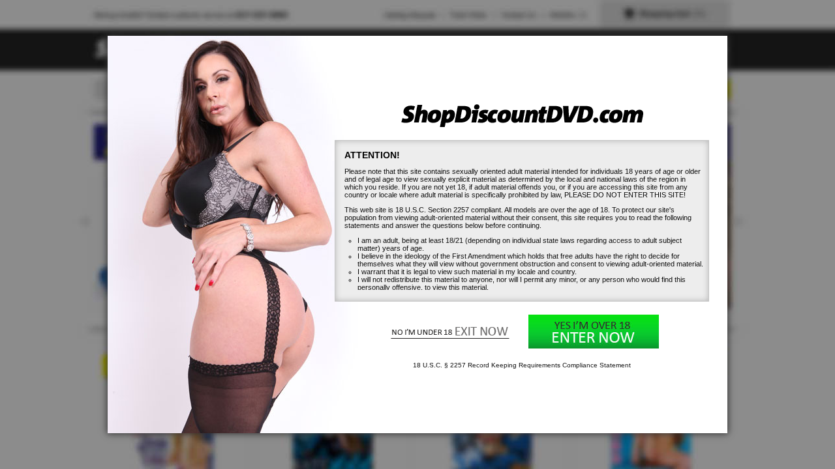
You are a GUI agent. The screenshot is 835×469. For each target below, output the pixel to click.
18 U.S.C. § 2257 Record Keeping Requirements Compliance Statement (522, 365)
